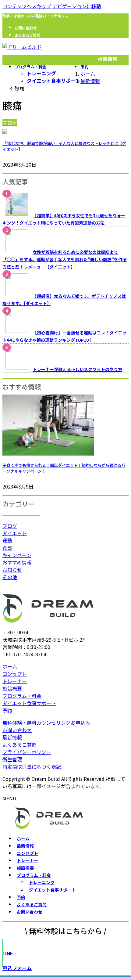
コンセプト (14, 673)
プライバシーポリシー (26, 751)
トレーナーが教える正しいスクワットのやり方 (77, 369)
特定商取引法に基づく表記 (31, 766)
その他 (9, 577)
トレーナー (14, 681)
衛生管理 (12, 759)
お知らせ (12, 569)
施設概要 (12, 688)
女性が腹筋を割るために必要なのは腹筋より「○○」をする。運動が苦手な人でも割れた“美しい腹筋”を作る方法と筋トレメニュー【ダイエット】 (64, 259)
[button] (65, 953)
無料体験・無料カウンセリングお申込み (46, 722)
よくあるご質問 (27, 35)
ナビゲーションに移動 (76, 6)
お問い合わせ (26, 27)
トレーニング (41, 73)
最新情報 (12, 737)
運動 (7, 540)
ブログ (9, 525)
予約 (7, 710)
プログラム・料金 (21, 695)
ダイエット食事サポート (53, 80)
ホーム (9, 666)
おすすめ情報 (17, 562)
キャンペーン (16, 555)
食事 (7, 547)
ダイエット (14, 533)
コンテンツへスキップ (26, 6)
